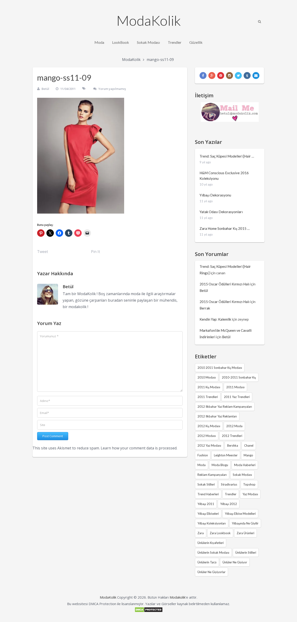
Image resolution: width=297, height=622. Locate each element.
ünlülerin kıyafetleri (210, 543)
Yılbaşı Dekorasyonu (215, 195)
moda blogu (220, 465)
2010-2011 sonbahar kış (239, 377)
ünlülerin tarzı (206, 562)
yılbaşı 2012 (228, 504)
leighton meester (226, 455)
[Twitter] (238, 75)
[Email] (255, 75)
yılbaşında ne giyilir (245, 523)
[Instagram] (229, 75)
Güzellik (196, 42)
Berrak (205, 308)
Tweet (42, 251)
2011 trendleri (207, 397)
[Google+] (211, 75)
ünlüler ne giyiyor (235, 562)
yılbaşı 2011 (205, 504)
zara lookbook (220, 533)
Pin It (95, 251)
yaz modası (250, 494)
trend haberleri (208, 494)
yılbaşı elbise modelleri (240, 513)
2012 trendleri (232, 436)
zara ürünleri (245, 533)
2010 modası (206, 377)
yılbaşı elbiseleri (208, 513)
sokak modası (242, 475)
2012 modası (206, 436)
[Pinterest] (220, 75)
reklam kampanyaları (212, 475)
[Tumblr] (247, 75)
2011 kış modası (208, 387)
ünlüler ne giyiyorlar (211, 572)
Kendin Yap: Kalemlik (215, 319)
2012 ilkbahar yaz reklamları (217, 416)
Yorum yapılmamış (112, 89)
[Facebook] (203, 75)
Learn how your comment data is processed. (139, 448)
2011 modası (235, 387)
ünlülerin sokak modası (213, 552)
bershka (232, 445)
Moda (99, 42)
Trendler (174, 42)
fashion (202, 455)
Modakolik (177, 597)
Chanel (248, 445)
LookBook (120, 42)
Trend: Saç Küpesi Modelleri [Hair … (227, 156)
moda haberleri (244, 465)
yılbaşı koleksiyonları (211, 523)
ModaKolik (148, 20)
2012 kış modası (208, 426)
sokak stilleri (206, 484)
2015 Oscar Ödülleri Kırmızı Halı (224, 284)
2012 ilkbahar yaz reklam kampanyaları (224, 406)
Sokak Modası (148, 42)
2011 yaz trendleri (237, 397)
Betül (45, 89)
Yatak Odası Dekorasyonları (221, 212)
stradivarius (229, 484)
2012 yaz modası (209, 445)
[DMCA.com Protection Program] (149, 611)
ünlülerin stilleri (245, 552)
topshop (249, 484)
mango (248, 455)
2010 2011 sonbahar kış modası (219, 367)
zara (200, 533)
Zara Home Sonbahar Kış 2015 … (225, 228)
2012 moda (234, 426)
